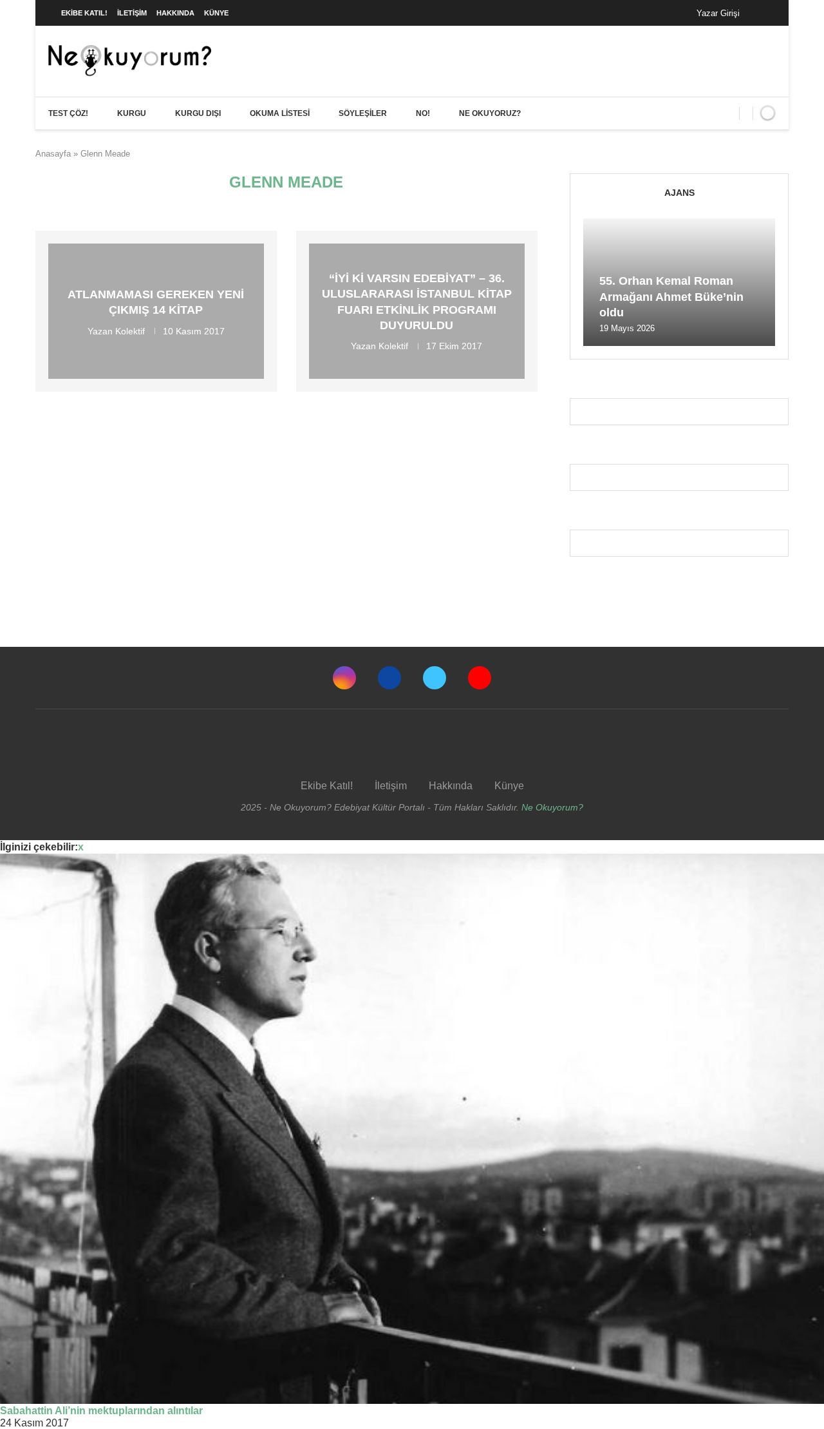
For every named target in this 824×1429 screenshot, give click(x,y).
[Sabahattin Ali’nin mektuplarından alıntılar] (412, 1128)
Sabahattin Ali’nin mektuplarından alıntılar (101, 1410)
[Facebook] (762, 13)
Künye (216, 13)
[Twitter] (434, 677)
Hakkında (175, 13)
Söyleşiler (363, 113)
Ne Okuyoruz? (490, 113)
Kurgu (131, 113)
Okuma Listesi (280, 113)
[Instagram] (344, 677)
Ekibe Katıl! (84, 13)
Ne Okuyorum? (552, 807)
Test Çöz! (68, 113)
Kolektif (130, 330)
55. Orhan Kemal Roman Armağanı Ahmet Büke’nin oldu (671, 296)
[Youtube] (479, 677)
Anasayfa (53, 153)
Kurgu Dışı (198, 113)
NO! (423, 113)
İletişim (132, 13)
